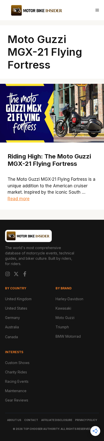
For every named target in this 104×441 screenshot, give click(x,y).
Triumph (62, 327)
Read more (19, 198)
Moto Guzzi (65, 317)
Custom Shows (17, 362)
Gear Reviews (16, 400)
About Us (14, 420)
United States (16, 308)
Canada (11, 337)
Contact (31, 420)
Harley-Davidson (69, 299)
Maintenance (16, 391)
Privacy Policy (86, 420)
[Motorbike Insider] (37, 10)
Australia (12, 327)
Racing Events (17, 381)
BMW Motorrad (68, 336)
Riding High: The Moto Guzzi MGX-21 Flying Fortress (49, 160)
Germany (12, 317)
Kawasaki (63, 308)
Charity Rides (16, 372)
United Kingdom (18, 299)
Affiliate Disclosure (56, 420)
